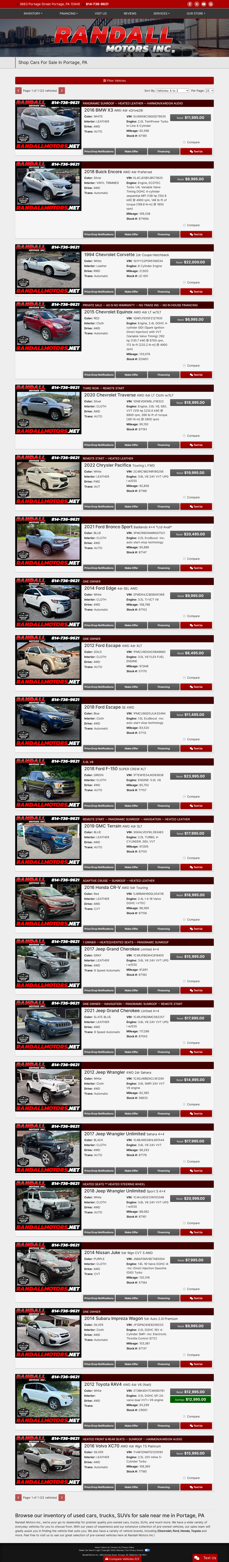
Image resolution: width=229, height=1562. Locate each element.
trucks (134, 1522)
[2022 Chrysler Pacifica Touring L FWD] (48, 479)
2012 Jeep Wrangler (117, 1072)
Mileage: (132, 131)
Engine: (131, 121)
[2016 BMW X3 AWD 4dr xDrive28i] (48, 124)
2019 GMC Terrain (113, 826)
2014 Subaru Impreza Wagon (131, 1318)
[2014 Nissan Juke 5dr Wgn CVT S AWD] (48, 1267)
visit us (45, 1535)
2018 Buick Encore (118, 171)
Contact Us (116, 1547)
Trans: (88, 131)
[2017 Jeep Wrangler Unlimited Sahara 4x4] (48, 1148)
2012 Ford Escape (113, 645)
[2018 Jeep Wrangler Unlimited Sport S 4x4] (48, 1205)
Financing (164, 151)
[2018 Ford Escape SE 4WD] (48, 721)
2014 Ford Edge (111, 588)
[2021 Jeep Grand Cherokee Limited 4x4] (48, 1025)
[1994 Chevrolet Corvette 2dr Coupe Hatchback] (48, 269)
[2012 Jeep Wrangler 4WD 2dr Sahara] (48, 1086)
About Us (105, 1547)
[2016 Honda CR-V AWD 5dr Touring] (48, 901)
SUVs (144, 1522)
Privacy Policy (128, 1547)
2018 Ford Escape (109, 707)
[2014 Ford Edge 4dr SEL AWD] (48, 602)
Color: (88, 116)
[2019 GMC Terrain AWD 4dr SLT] (48, 840)
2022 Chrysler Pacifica (119, 465)
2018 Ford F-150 (115, 768)
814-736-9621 (97, 4)
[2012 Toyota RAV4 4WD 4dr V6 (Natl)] (48, 1398)
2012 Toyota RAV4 (117, 1384)
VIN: (129, 116)
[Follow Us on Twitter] (196, 4)
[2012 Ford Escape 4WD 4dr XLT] (48, 659)
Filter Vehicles (116, 80)
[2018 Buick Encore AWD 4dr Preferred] (48, 186)
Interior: (90, 121)
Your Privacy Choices (134, 1550)
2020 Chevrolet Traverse (129, 395)
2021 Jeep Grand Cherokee (121, 1010)
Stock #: (132, 136)
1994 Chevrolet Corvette (126, 254)
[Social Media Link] (210, 4)
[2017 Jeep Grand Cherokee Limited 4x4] (48, 963)
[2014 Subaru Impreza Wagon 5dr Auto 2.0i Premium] (48, 1332)
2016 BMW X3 (113, 110)
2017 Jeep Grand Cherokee (121, 949)
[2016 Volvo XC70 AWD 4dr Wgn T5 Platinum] (48, 1460)
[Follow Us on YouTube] (203, 4)
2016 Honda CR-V (116, 887)
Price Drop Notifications (99, 151)
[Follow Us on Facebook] (190, 4)
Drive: (88, 126)
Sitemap (119, 1550)
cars (126, 1522)
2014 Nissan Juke (118, 1252)
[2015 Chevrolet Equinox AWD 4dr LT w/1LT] (48, 326)
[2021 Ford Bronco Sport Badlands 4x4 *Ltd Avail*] (48, 541)
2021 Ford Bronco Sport (128, 526)
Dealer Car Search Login (89, 1550)
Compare (193, 142)
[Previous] (18, 90)
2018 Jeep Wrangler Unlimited (124, 1190)
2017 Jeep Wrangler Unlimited (124, 1133)
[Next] (62, 90)
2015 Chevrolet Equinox (122, 311)
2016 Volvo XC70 (122, 1445)
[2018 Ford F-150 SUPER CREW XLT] (48, 783)
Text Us (198, 151)
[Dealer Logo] (114, 37)
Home (97, 1547)
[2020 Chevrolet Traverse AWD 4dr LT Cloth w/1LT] (48, 409)
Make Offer (131, 151)
